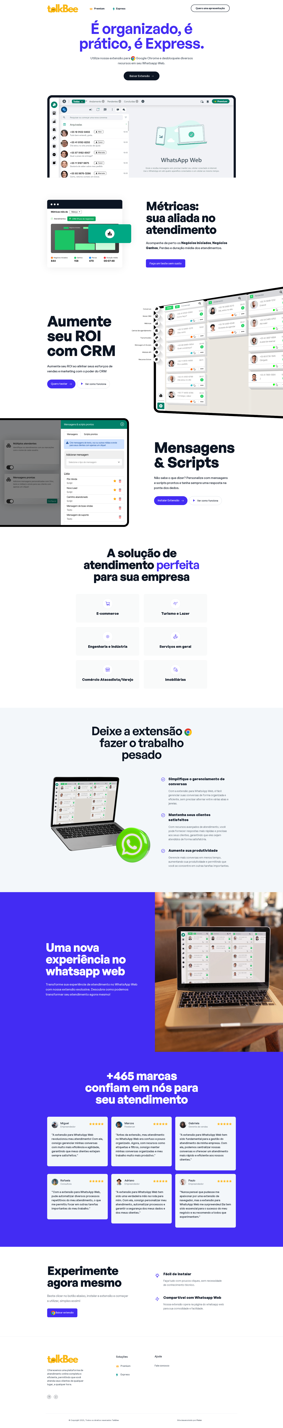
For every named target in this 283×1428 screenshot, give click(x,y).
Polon (199, 1420)
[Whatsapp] (56, 1397)
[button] (210, 8)
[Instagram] (49, 1397)
